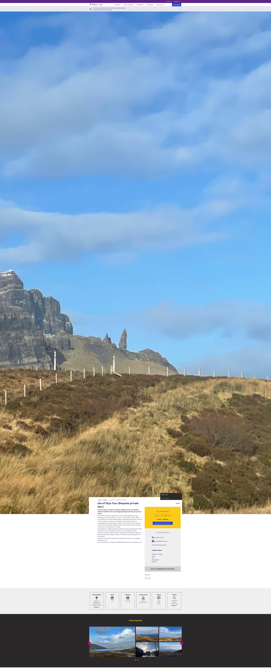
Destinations (117, 4)
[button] (179, 8)
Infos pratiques (150, 4)
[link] (176, 4)
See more (96, 607)
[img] (112, 641)
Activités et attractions (128, 4)
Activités (105, 500)
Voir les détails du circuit (160, 541)
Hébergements (140, 4)
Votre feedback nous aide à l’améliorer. (102, 9)
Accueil (99, 500)
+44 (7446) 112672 (159, 537)
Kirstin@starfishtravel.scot (159, 545)
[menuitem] (117, 4)
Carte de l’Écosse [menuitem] (160, 5)
